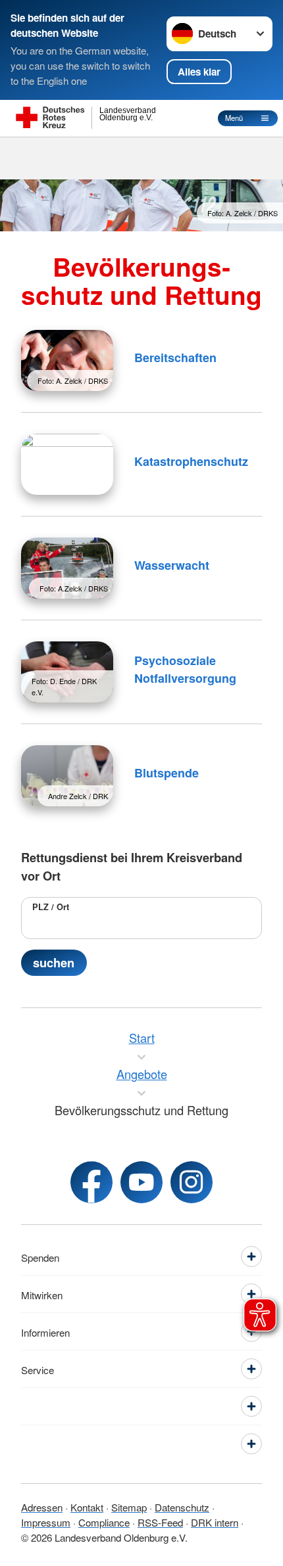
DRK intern (214, 1522)
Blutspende (166, 772)
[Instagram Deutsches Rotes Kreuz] (191, 1182)
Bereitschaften (175, 357)
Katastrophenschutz (191, 461)
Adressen (42, 1507)
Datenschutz (182, 1507)
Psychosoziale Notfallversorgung (185, 669)
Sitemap (129, 1507)
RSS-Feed (160, 1522)
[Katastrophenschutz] (67, 464)
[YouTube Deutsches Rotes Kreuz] (141, 1182)
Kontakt (86, 1507)
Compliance (104, 1522)
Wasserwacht (171, 565)
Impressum (45, 1522)
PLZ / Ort (50, 907)
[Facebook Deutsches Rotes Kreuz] (91, 1182)
